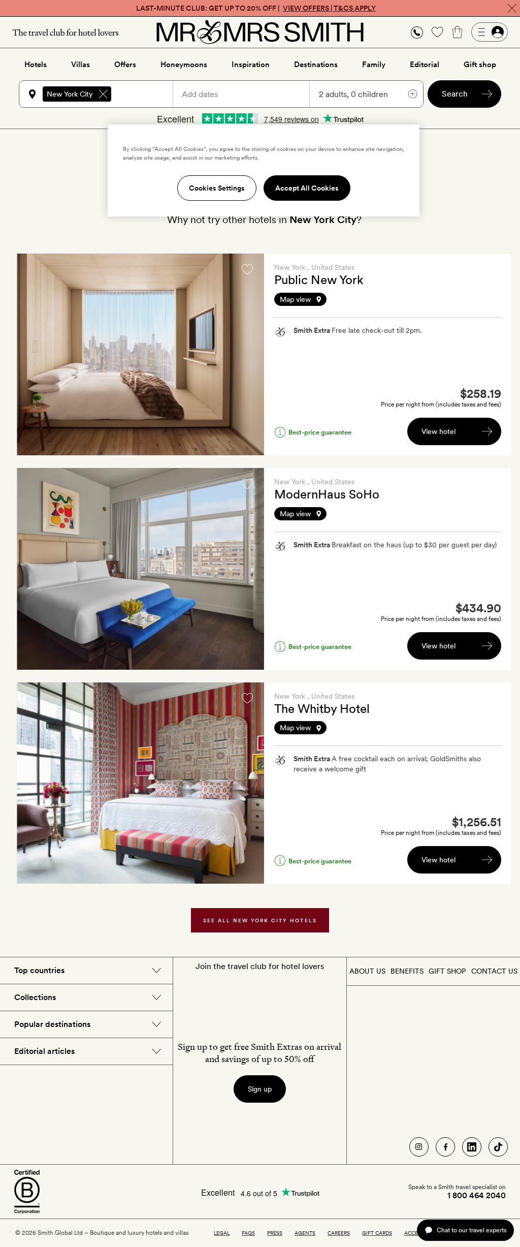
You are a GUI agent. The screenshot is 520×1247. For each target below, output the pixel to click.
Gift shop (480, 64)
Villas (80, 64)
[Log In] (489, 32)
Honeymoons (183, 64)
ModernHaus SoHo (326, 494)
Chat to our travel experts (471, 1230)
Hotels (35, 64)
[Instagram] (419, 1147)
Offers (125, 64)
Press (274, 1233)
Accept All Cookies (307, 188)
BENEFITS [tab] (407, 971)
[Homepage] (260, 32)
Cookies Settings (217, 188)
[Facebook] (445, 1147)
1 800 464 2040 (476, 1196)
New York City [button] (70, 94)
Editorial (424, 64)
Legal (222, 1233)
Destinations (316, 64)
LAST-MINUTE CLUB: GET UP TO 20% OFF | (256, 8)
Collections (35, 997)
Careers (339, 1233)
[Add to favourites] (247, 269)
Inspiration (251, 64)
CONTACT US (494, 971)
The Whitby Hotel (322, 708)
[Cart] (457, 32)
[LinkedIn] (471, 1147)
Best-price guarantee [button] (319, 432)
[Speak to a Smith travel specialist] (417, 32)
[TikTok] (498, 1147)
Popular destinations (52, 1024)
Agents (305, 1233)
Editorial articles (44, 1051)
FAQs (248, 1233)
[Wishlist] (437, 32)
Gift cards (377, 1233)
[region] (263, 170)
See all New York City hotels (260, 920)
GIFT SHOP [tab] (447, 971)
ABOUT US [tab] (367, 971)
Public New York (319, 279)
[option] (140, 354)
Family (373, 64)
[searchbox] (146, 94)
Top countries (39, 970)
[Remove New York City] (103, 94)
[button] (417, 32)
